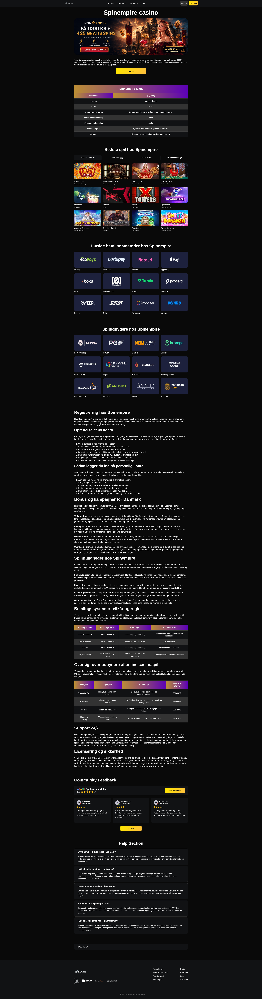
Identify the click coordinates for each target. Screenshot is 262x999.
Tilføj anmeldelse (175, 790)
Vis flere (131, 828)
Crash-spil (144, 157)
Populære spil (86, 157)
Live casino (115, 157)
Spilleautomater (173, 157)
